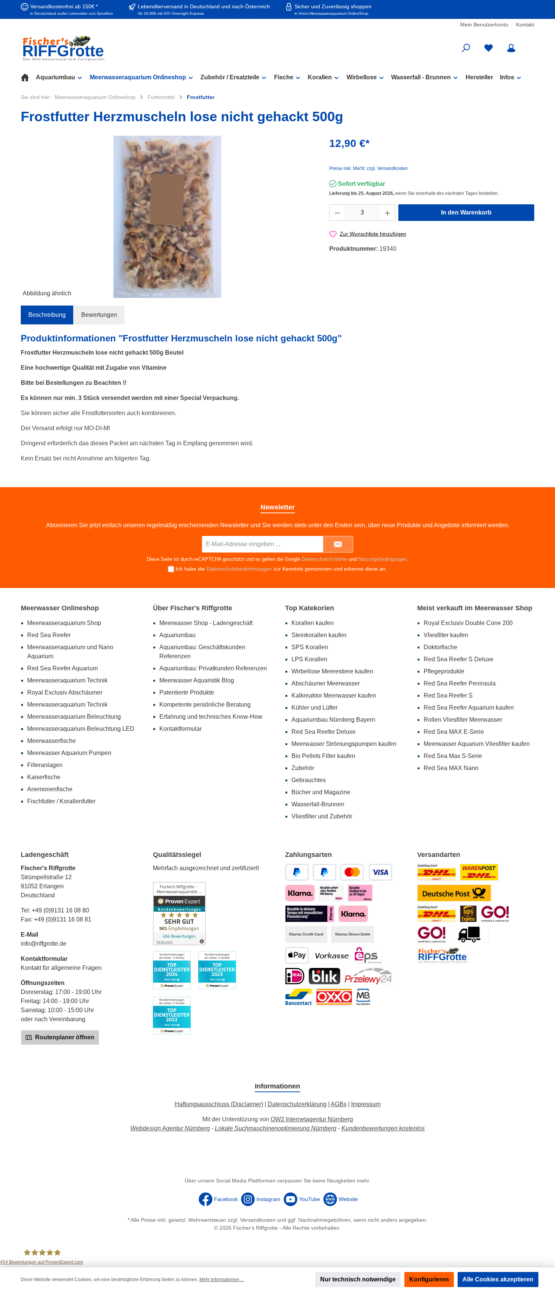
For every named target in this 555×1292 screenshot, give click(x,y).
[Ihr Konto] (511, 48)
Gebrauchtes (308, 780)
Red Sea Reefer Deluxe (323, 732)
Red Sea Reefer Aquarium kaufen (469, 707)
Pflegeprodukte (444, 671)
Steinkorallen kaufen (319, 635)
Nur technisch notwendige (358, 1279)
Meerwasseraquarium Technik (67, 680)
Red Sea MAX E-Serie (454, 732)
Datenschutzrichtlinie (324, 559)
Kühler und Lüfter (314, 707)
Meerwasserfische (51, 741)
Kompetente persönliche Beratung (205, 704)
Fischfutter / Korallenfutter (61, 801)
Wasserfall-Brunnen (317, 804)
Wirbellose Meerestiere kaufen (332, 671)
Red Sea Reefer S (448, 695)
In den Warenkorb (466, 212)
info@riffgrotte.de (43, 943)
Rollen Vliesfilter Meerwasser (463, 719)
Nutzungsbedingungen (382, 559)
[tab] (47, 315)
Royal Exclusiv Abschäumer (64, 692)
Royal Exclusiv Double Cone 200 (468, 623)
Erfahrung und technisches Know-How (210, 716)
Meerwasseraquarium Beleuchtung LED (80, 728)
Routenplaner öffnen (64, 1037)
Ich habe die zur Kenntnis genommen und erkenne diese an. (281, 569)
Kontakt (525, 25)
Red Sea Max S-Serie (453, 756)
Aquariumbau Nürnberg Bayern (333, 719)
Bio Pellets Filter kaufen (323, 756)
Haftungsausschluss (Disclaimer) (219, 1104)
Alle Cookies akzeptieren (497, 1279)
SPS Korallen (309, 647)
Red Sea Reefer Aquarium (62, 668)
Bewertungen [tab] (99, 315)
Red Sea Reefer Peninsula (460, 683)
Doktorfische (440, 647)
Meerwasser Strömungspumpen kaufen (343, 744)
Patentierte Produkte (186, 692)
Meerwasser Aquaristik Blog (196, 680)
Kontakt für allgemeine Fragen (61, 968)
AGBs (339, 1104)
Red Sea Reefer (49, 635)
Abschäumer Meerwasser (325, 683)
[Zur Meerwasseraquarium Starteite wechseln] (104, 48)
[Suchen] (465, 48)
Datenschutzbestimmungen (239, 569)
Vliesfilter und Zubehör (321, 816)
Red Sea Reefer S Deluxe (458, 659)
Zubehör (302, 768)
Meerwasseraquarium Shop (64, 623)
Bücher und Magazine (320, 792)
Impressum (366, 1104)
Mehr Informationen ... (221, 1279)
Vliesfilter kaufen (446, 635)
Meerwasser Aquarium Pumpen (69, 753)
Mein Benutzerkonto (484, 25)
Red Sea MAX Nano (451, 768)
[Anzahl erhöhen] (388, 212)
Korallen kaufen (312, 623)
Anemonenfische (49, 789)
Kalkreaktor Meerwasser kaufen (333, 695)
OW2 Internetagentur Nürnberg (312, 1119)
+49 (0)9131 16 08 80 (60, 910)
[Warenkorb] (529, 45)
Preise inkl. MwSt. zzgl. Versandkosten (368, 168)
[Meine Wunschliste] (488, 48)
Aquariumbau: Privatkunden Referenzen (213, 668)
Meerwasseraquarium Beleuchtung (74, 716)
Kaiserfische (43, 777)
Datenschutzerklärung (297, 1104)
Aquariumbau (177, 635)
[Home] (28, 77)
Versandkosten (258, 1220)
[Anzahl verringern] (337, 212)
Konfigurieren (429, 1279)
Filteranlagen (45, 765)
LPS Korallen (309, 659)
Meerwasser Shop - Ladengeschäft (206, 623)
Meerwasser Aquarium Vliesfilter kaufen (477, 744)
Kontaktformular (180, 728)
